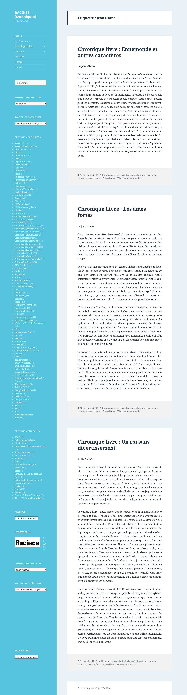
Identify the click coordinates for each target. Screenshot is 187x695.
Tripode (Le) (21, 387)
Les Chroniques (22, 41)
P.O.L (17, 338)
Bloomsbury (20, 186)
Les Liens (19, 56)
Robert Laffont (22, 369)
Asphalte (19, 167)
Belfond (18, 183)
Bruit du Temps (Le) (24, 189)
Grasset (18, 298)
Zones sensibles (22, 414)
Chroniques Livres (110, 175)
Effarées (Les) (21, 265)
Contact (18, 67)
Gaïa (17, 289)
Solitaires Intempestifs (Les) (28, 378)
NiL (16, 329)
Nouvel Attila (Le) (23, 332)
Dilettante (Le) (22, 222)
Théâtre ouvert (22, 384)
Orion (17, 470)
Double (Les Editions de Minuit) (30, 446)
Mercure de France (24, 320)
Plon (17, 356)
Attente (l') (20, 170)
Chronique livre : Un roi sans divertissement (114, 444)
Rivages (18, 492)
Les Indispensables (24, 46)
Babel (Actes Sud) (23, 440)
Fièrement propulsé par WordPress (95, 688)
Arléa (17, 158)
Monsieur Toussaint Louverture (30, 323)
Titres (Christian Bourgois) (27, 498)
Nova (17, 335)
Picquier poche (22, 483)
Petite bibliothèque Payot (27, 480)
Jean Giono (110, 178)
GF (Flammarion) (23, 455)
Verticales (19, 396)
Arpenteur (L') (22, 161)
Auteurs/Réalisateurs (28, 97)
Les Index (19, 51)
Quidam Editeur (22, 365)
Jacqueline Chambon (25, 304)
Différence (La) (22, 219)
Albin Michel (21, 149)
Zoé (16, 411)
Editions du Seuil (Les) (25, 244)
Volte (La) (19, 402)
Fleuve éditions (22, 283)
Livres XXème (94, 178)
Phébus (18, 353)
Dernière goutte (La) (25, 216)
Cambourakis (21, 195)
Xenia (17, 405)
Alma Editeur (21, 155)
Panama (19, 341)
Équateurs (20, 268)
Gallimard (20, 295)
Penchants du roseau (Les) (27, 350)
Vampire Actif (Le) (24, 390)
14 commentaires (127, 664)
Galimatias (20, 292)
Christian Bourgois (24, 207)
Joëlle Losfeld (21, 308)
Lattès (18, 314)
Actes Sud (19, 143)
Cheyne (18, 201)
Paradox (19, 344)
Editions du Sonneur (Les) (27, 247)
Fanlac (18, 271)
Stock (17, 381)
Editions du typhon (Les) (26, 250)
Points (18, 489)
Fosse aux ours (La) (24, 286)
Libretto (19, 467)
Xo (16, 408)
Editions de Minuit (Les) (26, 234)
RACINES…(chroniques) (25, 14)
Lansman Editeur (23, 311)
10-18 (17, 437)
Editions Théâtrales (24, 262)
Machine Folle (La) (24, 317)
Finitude (19, 277)
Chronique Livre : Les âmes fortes (112, 211)
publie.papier (21, 359)
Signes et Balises (23, 375)
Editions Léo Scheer (24, 256)
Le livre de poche (23, 464)
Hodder (18, 458)
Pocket (18, 486)
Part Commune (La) (24, 347)
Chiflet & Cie (21, 204)
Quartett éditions (23, 362)
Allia (17, 152)
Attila (17, 173)
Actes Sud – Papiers (24, 146)
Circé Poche (20, 443)
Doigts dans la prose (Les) (27, 225)
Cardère (19, 198)
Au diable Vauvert (23, 176)
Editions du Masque (24, 237)
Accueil (18, 35)
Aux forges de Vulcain (25, 179)
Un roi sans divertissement (102, 234)
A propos (19, 61)
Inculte (18, 301)
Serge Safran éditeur (25, 372)
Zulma (18, 417)
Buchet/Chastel (22, 192)
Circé (17, 210)
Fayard (18, 274)
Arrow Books (21, 164)
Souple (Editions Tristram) (27, 495)
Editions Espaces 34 (24, 253)
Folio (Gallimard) (23, 452)
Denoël (18, 213)
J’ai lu (17, 461)
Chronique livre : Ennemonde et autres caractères (117, 52)
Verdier (18, 393)
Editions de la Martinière (27, 231)
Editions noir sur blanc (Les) (28, 259)
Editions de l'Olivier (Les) (27, 228)
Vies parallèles (22, 399)
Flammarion (21, 280)
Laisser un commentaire (131, 178)
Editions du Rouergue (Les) (28, 240)
